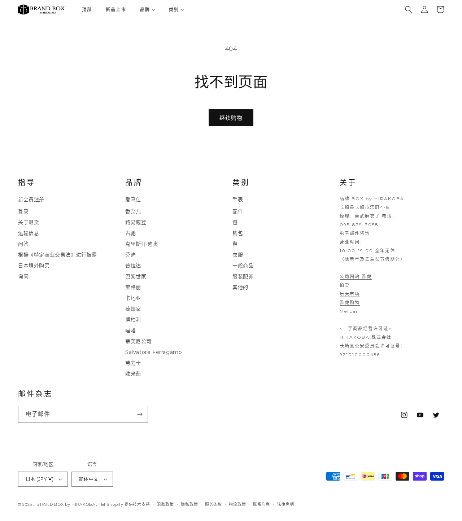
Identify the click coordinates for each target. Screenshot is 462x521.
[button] (409, 9)
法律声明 (285, 504)
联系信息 (261, 504)
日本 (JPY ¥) (39, 479)
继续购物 (231, 117)
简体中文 (89, 479)
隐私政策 (189, 504)
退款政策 (165, 504)
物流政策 (237, 504)
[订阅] (140, 414)
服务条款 (213, 504)
